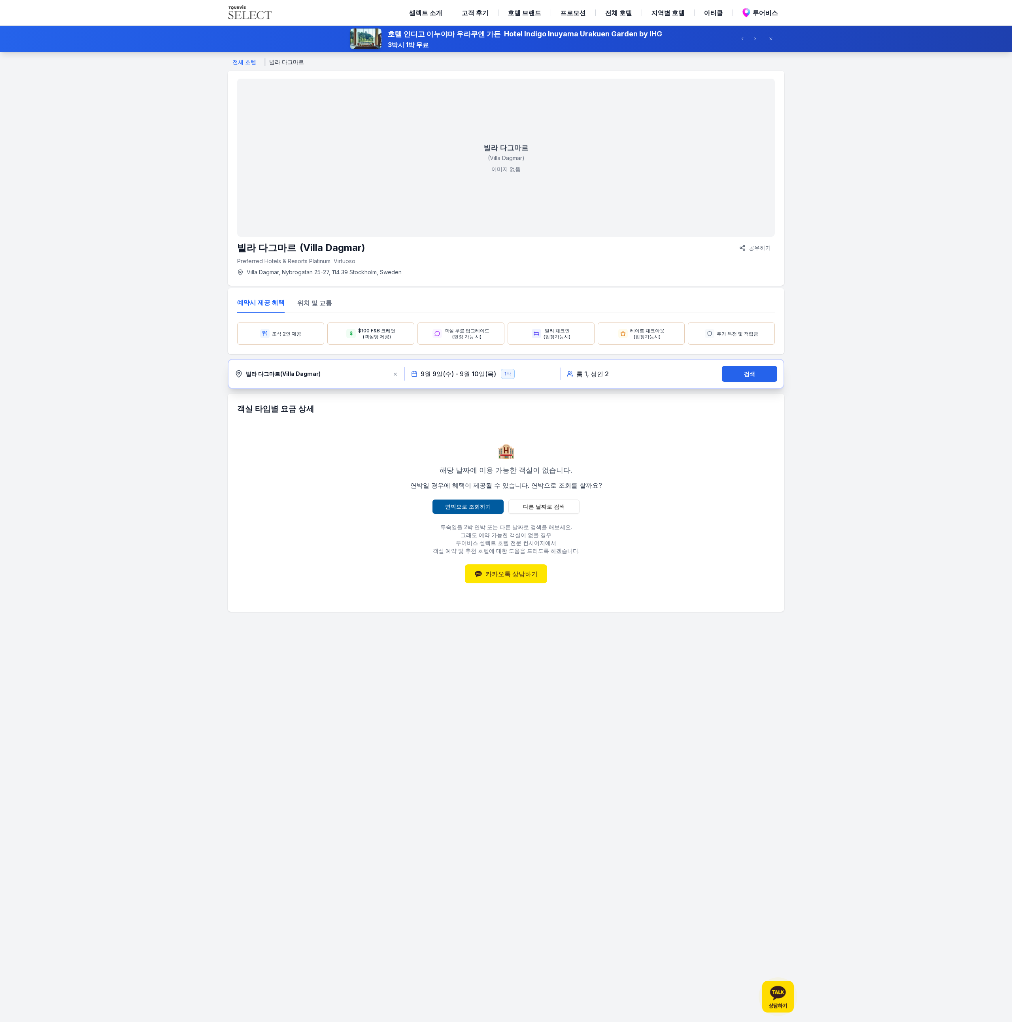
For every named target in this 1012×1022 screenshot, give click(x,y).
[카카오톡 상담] (778, 997)
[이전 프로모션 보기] (745, 38)
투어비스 (765, 13)
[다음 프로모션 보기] (757, 38)
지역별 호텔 (668, 13)
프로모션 (573, 13)
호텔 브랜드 (524, 13)
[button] (506, 38)
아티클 (713, 13)
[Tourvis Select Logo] (250, 13)
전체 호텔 (618, 13)
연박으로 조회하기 (468, 506)
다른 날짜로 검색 (544, 506)
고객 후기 (475, 13)
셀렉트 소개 (425, 13)
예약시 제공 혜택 (261, 302)
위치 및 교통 (314, 303)
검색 (749, 373)
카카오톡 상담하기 (511, 574)
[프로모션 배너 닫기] (773, 38)
